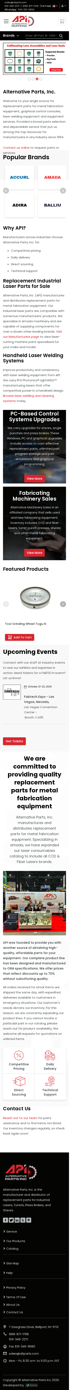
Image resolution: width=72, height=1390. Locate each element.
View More (34, 479)
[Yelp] (22, 1220)
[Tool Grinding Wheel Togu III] (34, 598)
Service (11, 1231)
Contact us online (16, 148)
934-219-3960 (26, 9)
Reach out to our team (20, 1118)
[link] (62, 6)
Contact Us (14, 1312)
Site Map (12, 1263)
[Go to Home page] (23, 21)
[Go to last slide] (6, 191)
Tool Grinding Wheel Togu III (25, 624)
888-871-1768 (30, 6)
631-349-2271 (12, 6)
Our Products (15, 1241)
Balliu (52, 205)
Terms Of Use (16, 1297)
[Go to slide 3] (37, 79)
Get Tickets (14, 741)
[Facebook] (5, 1220)
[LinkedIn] (17, 1220)
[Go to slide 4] (40, 79)
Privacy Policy (15, 1287)
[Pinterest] (28, 1220)
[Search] (60, 35)
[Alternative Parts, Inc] (21, 1172)
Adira (19, 205)
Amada (52, 177)
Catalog (12, 1248)
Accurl (19, 177)
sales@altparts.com (16, 2)
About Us (13, 1305)
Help (9, 1273)
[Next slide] (63, 191)
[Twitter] (11, 1220)
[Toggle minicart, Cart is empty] (62, 21)
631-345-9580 (22, 1346)
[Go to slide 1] (29, 79)
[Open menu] (6, 21)
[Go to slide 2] (33, 79)
